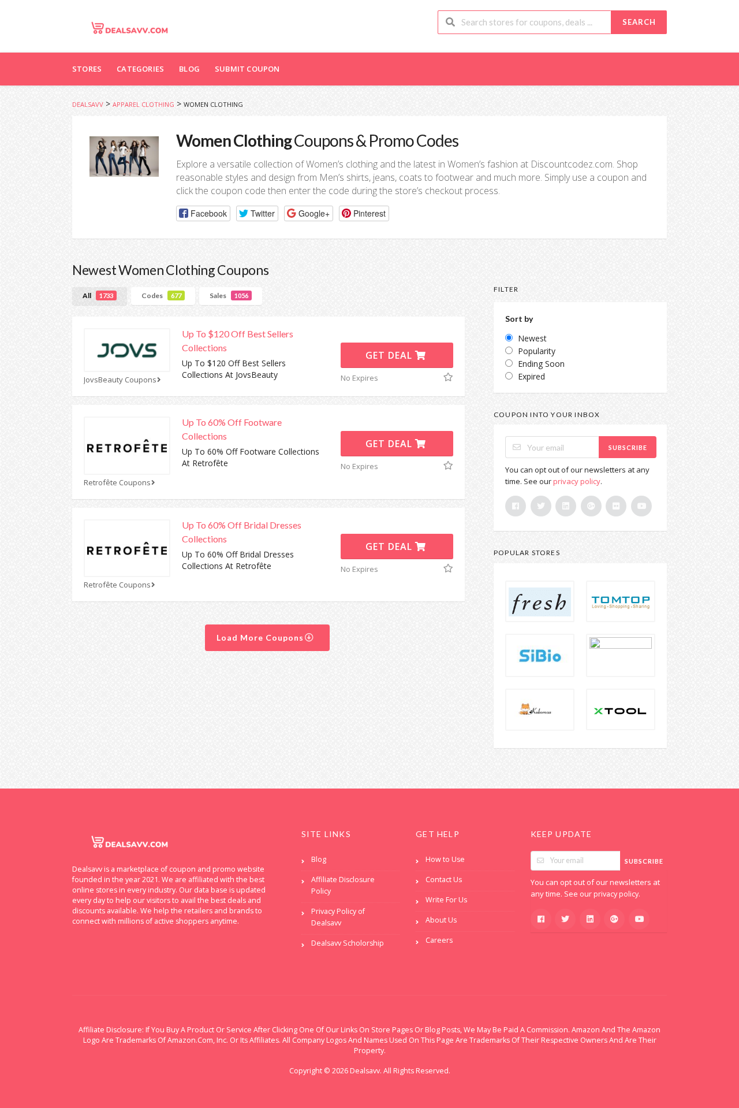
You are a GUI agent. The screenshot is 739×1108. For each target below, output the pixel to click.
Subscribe (628, 447)
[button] (203, 213)
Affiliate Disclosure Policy (343, 885)
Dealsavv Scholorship (347, 943)
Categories (140, 69)
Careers (439, 940)
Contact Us (444, 879)
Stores (87, 69)
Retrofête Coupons (117, 483)
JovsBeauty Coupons (120, 380)
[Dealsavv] (130, 27)
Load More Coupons (261, 637)
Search (639, 22)
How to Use (445, 859)
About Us (441, 920)
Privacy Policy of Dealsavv (338, 917)
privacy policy (576, 481)
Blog (189, 69)
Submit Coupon (247, 69)
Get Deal (390, 355)
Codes (161, 295)
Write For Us (446, 900)
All (98, 295)
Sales (229, 295)
